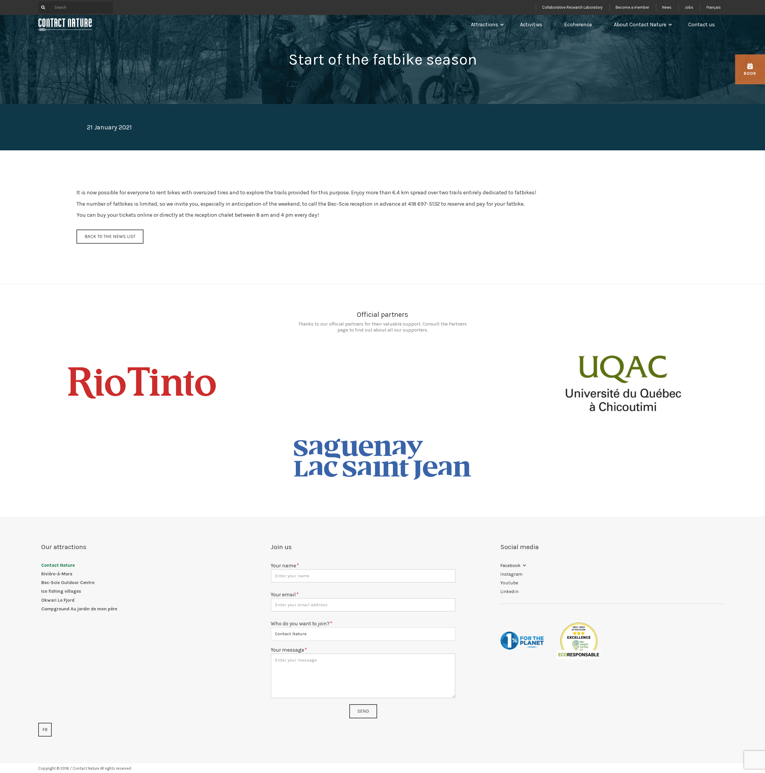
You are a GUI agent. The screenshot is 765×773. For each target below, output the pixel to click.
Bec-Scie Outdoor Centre (67, 582)
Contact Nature (58, 565)
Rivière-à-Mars (56, 574)
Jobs (689, 7)
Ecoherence (578, 24)
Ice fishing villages (61, 591)
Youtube (509, 583)
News (666, 7)
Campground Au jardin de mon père (79, 609)
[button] (486, 24)
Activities (531, 24)
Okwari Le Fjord (57, 600)
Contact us (701, 24)
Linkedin (509, 591)
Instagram (511, 574)
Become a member (632, 7)
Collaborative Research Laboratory (572, 7)
